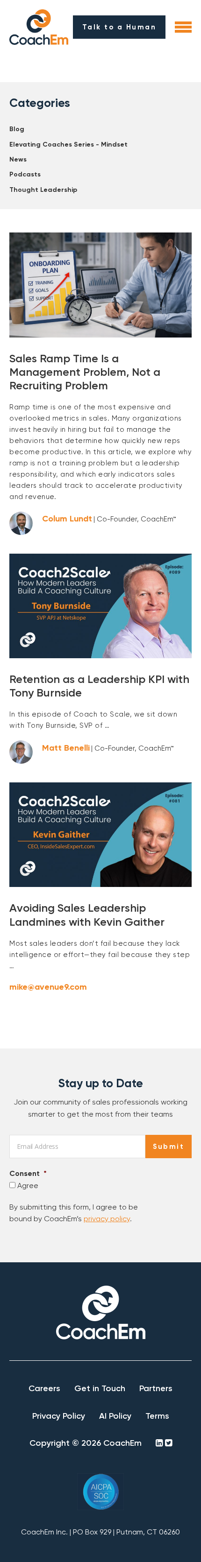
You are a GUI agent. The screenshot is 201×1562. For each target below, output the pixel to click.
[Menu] (183, 27)
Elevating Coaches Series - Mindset (68, 144)
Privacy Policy (58, 1416)
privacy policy (107, 1218)
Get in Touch (99, 1388)
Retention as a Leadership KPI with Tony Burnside (99, 685)
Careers (44, 1388)
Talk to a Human (119, 27)
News (18, 159)
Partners (155, 1388)
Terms (157, 1416)
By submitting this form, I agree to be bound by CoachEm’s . (73, 1213)
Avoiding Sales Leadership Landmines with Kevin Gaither (87, 914)
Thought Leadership (43, 190)
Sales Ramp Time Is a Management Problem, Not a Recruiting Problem (84, 372)
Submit (168, 1146)
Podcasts (25, 174)
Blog (16, 129)
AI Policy (115, 1416)
